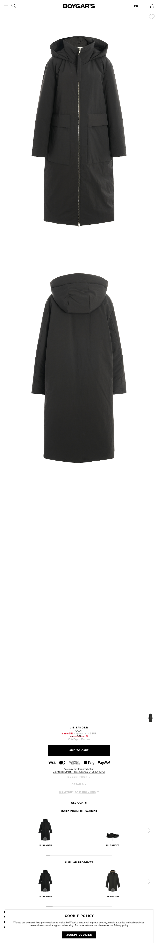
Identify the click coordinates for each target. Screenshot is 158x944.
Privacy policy (121, 925)
